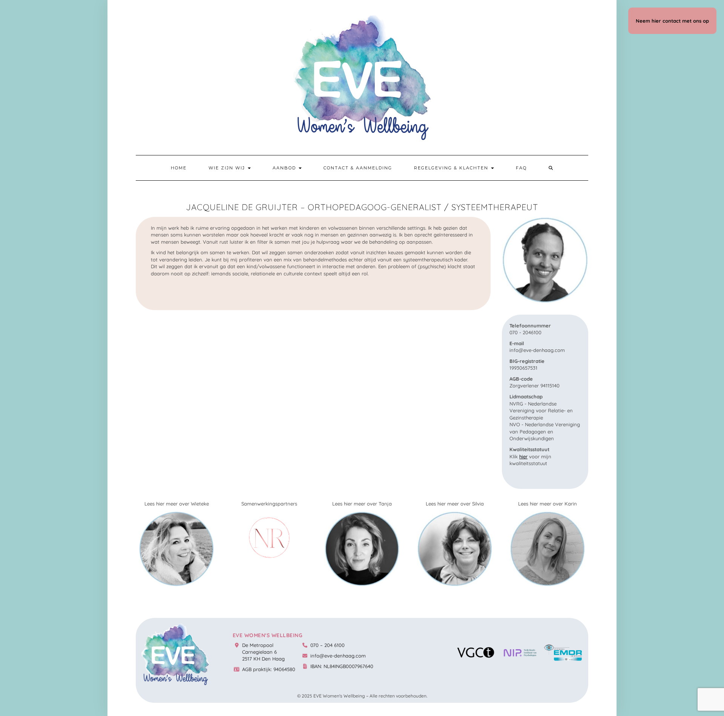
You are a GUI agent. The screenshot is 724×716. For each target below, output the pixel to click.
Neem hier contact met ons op (672, 21)
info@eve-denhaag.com (338, 656)
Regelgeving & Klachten (452, 168)
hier (523, 456)
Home (179, 168)
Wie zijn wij (228, 168)
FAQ (521, 168)
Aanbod (285, 168)
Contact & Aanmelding (358, 168)
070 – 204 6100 (327, 645)
